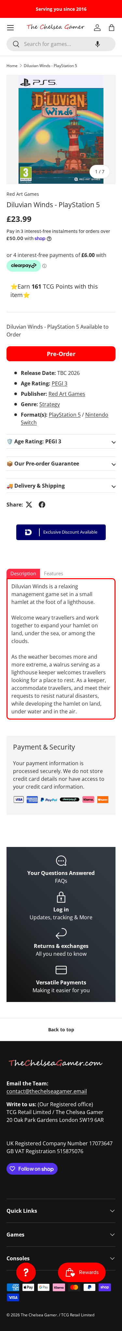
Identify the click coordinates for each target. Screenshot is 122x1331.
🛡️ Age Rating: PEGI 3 (34, 441)
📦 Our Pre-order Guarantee (43, 463)
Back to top (61, 1029)
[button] (97, 44)
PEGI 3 (59, 383)
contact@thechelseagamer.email (47, 1091)
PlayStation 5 (65, 414)
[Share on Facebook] (41, 504)
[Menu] (10, 28)
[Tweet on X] (28, 504)
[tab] (23, 574)
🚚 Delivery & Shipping (36, 485)
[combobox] (61, 44)
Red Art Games (23, 194)
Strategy (49, 404)
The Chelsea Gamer (39, 1315)
